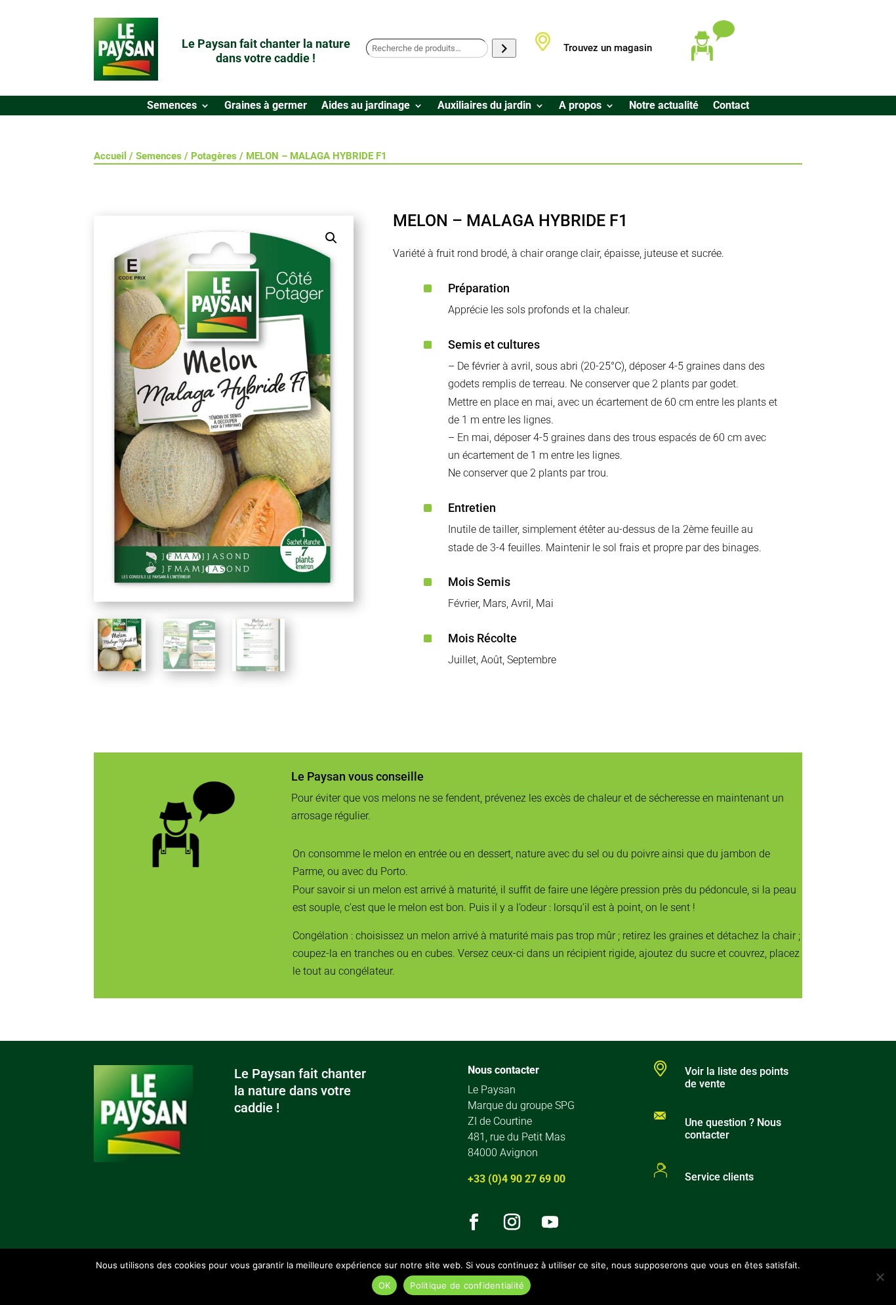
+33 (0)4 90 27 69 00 (516, 1179)
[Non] (879, 1276)
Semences (172, 106)
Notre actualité (664, 106)
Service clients (719, 1177)
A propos (580, 106)
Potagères (214, 156)
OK (384, 1285)
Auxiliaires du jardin (484, 106)
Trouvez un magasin (607, 48)
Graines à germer (265, 106)
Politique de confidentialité (467, 1285)
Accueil (110, 156)
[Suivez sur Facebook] (474, 1222)
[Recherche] (504, 48)
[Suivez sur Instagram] (512, 1222)
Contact (731, 106)
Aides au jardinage (365, 106)
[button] (331, 238)
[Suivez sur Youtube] (550, 1222)
